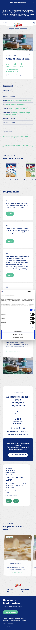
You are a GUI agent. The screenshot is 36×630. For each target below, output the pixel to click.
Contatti (5, 618)
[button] (29, 55)
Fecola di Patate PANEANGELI (15, 104)
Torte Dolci (23, 29)
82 (17, 71)
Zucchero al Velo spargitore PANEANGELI (15, 137)
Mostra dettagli (30, 327)
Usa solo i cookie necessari (18, 337)
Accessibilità (6, 620)
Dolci (17, 29)
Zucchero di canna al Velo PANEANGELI (19, 100)
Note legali (11, 618)
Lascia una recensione (12, 69)
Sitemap (24, 620)
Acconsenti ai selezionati (18, 334)
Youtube (25, 592)
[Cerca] (34, 23)
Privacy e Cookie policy (20, 618)
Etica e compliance (15, 620)
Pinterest (10, 592)
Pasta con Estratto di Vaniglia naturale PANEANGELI (16, 113)
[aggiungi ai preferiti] (30, 55)
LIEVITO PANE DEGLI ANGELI (19, 108)
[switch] (32, 314)
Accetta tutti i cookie (18, 331)
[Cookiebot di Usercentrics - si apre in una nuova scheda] (24, 291)
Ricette (11, 29)
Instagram (25, 589)
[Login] (31, 23)
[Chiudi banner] (34, 291)
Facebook (10, 589)
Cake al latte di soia (18, 31)
